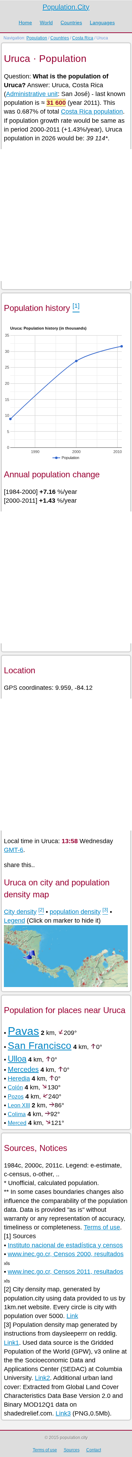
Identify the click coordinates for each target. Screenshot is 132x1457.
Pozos (16, 1097)
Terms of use (102, 1227)
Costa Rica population (92, 111)
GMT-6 (13, 849)
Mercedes (23, 1069)
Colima (17, 1114)
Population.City (66, 7)
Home (25, 22)
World (46, 22)
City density (20, 911)
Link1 (11, 1342)
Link (72, 1315)
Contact (93, 1450)
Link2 (42, 1377)
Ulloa (17, 1058)
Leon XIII (19, 1105)
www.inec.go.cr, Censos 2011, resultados (65, 1271)
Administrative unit (32, 93)
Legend (14, 920)
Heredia (19, 1078)
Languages (102, 22)
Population (36, 38)
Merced (17, 1123)
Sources (72, 1450)
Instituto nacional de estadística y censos (65, 1245)
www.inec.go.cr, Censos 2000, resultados (66, 1254)
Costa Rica (82, 38)
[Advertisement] (66, 215)
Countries (71, 22)
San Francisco (39, 1045)
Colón (15, 1087)
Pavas (23, 1031)
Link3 (63, 1413)
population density (75, 911)
